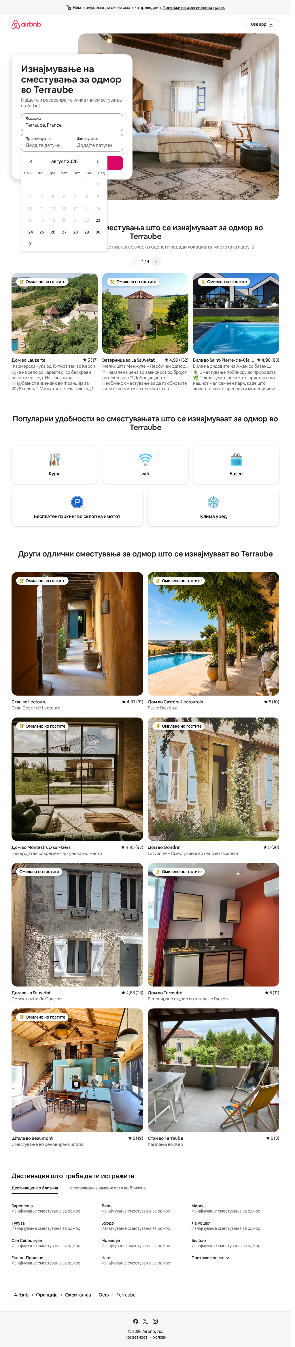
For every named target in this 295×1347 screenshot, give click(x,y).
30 (98, 232)
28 (75, 232)
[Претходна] (134, 261)
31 (31, 243)
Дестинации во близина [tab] (35, 1188)
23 (98, 220)
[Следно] (156, 261)
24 (30, 232)
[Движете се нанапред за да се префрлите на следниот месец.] (97, 161)
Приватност (136, 1337)
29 (86, 232)
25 (41, 232)
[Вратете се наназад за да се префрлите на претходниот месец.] (31, 161)
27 (64, 232)
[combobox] (72, 125)
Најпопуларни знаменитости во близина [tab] (106, 1188)
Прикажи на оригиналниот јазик (193, 7)
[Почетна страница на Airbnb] (26, 24)
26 (53, 232)
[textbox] (46, 145)
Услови (160, 1337)
